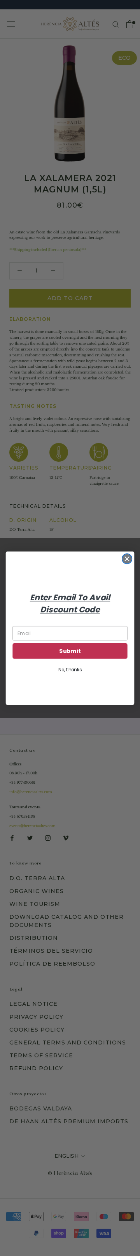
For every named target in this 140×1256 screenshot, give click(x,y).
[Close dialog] (127, 558)
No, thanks (70, 669)
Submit (70, 651)
